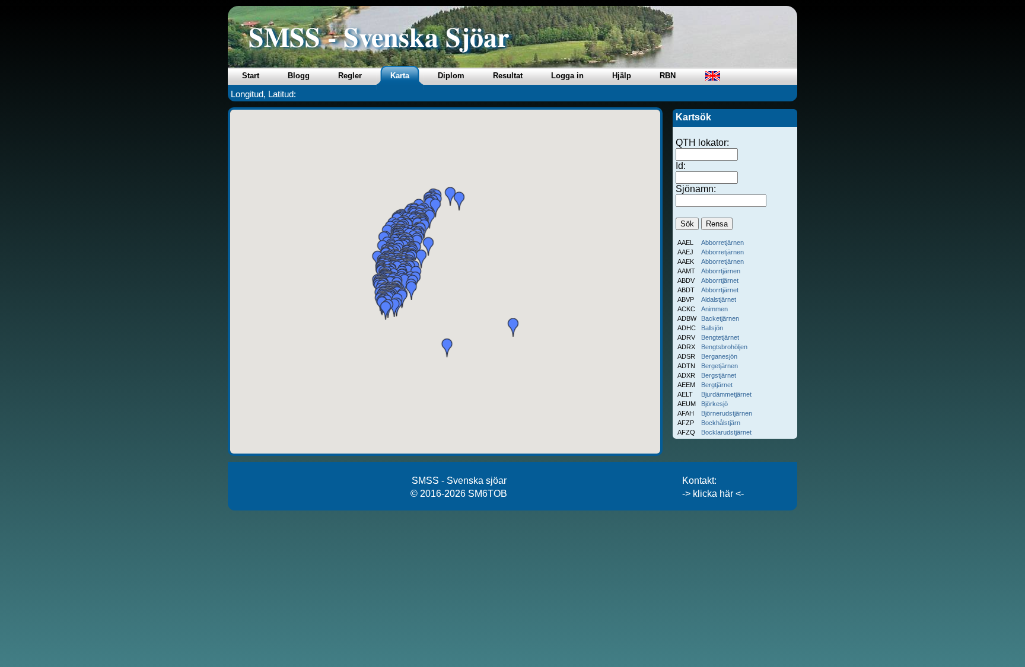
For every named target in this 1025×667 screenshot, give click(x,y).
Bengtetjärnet (720, 337)
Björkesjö (714, 403)
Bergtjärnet (717, 384)
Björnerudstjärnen (726, 413)
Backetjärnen (720, 318)
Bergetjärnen (719, 365)
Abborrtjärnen (720, 271)
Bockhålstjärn (720, 422)
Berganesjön (719, 356)
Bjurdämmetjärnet (726, 394)
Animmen (714, 308)
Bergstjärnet (718, 375)
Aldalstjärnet (718, 299)
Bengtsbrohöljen (724, 346)
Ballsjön (712, 327)
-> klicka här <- (713, 494)
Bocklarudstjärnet (726, 432)
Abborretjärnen (722, 242)
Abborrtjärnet (719, 280)
